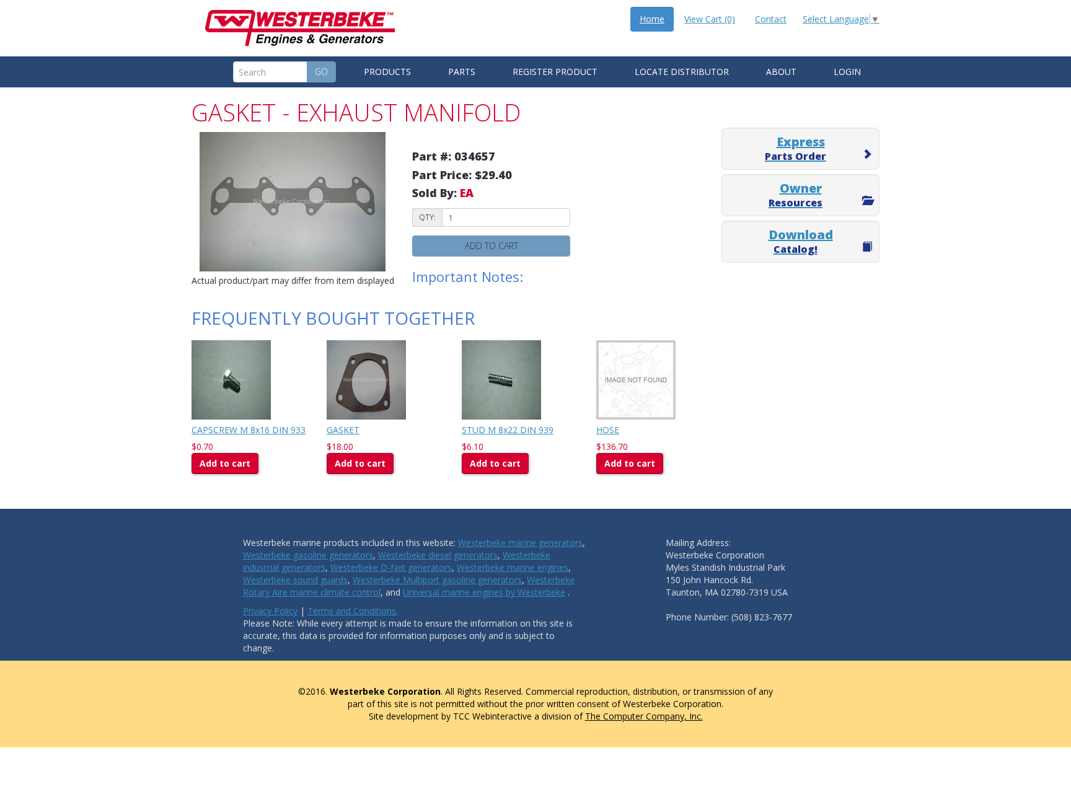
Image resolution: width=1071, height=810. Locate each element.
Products (387, 71)
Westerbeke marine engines (512, 567)
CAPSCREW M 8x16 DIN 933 (249, 430)
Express (795, 148)
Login (847, 71)
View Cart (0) (709, 19)
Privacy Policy (270, 611)
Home (652, 19)
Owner (795, 194)
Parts (461, 71)
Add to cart (491, 246)
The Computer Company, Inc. (644, 716)
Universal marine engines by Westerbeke (484, 592)
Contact (771, 19)
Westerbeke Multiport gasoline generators (437, 580)
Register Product (555, 71)
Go (321, 71)
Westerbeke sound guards (295, 580)
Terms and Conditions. (352, 611)
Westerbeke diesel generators (438, 555)
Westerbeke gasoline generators (308, 555)
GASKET (343, 430)
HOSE (607, 430)
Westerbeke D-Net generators (391, 567)
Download (801, 241)
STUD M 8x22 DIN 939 (507, 430)
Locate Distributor (682, 71)
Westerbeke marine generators (520, 542)
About (781, 71)
